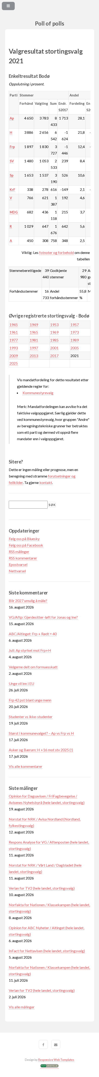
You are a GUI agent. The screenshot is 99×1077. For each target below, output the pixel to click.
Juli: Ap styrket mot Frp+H (30, 650)
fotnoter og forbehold (56, 252)
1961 (13, 332)
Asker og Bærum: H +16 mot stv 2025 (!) (41, 750)
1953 (54, 324)
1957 (74, 324)
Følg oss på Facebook (26, 545)
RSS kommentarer (23, 558)
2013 (34, 355)
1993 (13, 348)
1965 (34, 332)
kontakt (45, 482)
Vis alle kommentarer (25, 766)
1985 (54, 340)
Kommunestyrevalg (38, 392)
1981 (34, 340)
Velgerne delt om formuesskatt (33, 667)
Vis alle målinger (22, 1007)
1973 (74, 332)
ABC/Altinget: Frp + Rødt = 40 (33, 634)
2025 (13, 363)
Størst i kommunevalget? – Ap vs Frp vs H (41, 733)
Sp (11, 175)
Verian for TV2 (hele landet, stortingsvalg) (42, 888)
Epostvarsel (18, 564)
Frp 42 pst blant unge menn (30, 700)
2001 (54, 348)
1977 (13, 340)
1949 (34, 324)
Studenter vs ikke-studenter (30, 716)
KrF (12, 190)
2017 (54, 355)
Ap (12, 118)
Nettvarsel (17, 571)
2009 (13, 355)
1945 (13, 324)
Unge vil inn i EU (21, 683)
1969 (54, 332)
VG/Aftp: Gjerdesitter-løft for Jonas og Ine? (43, 617)
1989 (74, 340)
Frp (12, 147)
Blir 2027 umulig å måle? (28, 600)
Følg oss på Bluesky (24, 538)
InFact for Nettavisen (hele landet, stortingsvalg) (47, 951)
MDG (14, 212)
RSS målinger (19, 551)
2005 (74, 348)
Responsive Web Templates (56, 1060)
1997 (34, 348)
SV (12, 161)
